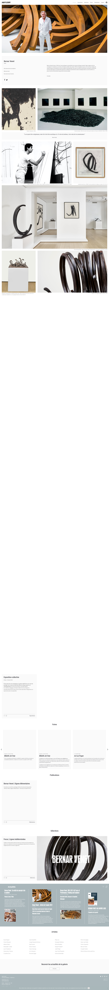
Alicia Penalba (58, 944)
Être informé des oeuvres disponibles (54, 519)
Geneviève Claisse (8, 951)
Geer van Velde (84, 942)
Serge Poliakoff (58, 946)
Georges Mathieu (59, 942)
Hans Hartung (32, 949)
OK (88, 988)
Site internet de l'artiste (9, 73)
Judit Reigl (57, 949)
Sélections (86, 2)
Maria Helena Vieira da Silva (88, 951)
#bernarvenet (7, 71)
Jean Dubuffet (32, 939)
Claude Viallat (84, 949)
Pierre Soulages (84, 939)
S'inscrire (54, 968)
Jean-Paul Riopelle (59, 951)
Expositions (80, 2)
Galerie (102, 2)
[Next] (107, 749)
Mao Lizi (57, 939)
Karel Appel (6, 939)
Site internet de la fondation (10, 68)
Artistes (74, 2)
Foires (91, 2)
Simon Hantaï (32, 946)
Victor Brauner (7, 942)
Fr (104, 979)
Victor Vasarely (84, 944)
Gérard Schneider (59, 953)
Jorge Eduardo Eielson (34, 942)
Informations (48, 613)
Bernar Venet (84, 946)
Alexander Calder (8, 946)
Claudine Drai (7, 953)
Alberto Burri (7, 944)
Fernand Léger (32, 953)
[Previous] (1, 749)
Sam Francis (32, 944)
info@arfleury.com (5, 979)
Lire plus (48, 76)
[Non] (107, 988)
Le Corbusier (32, 951)
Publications (97, 2)
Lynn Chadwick (7, 949)
